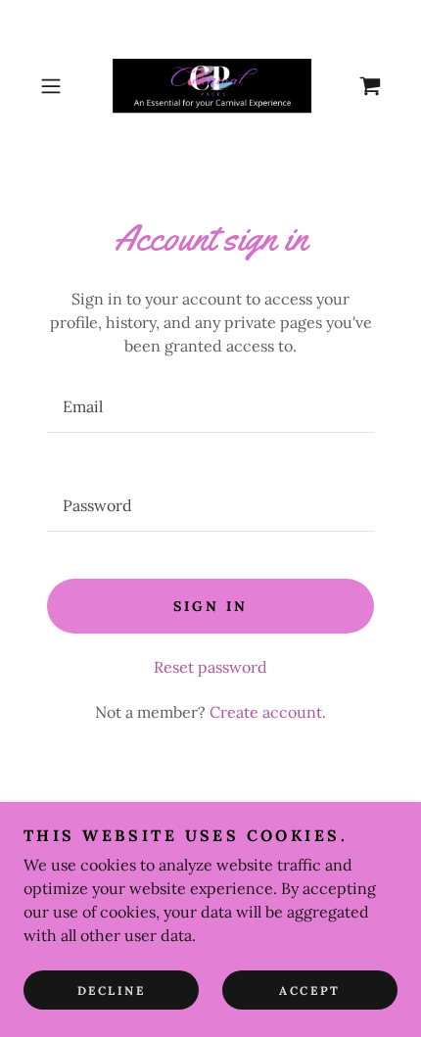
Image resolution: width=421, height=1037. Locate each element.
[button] (58, 86)
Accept (309, 990)
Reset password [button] (210, 667)
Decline (111, 990)
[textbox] (210, 407)
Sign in (210, 606)
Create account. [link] (268, 712)
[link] (210, 86)
